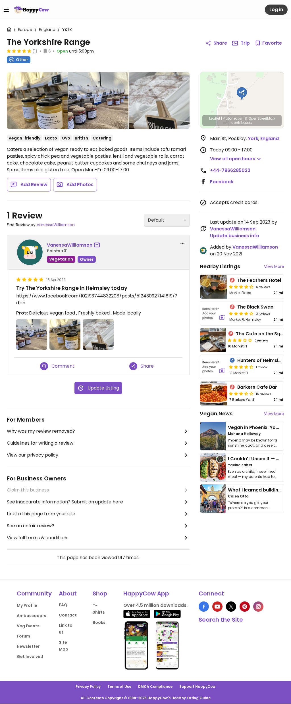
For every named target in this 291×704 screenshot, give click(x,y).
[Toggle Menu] (6, 9)
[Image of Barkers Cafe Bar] (213, 393)
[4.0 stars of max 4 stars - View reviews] (241, 286)
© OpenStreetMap (259, 118)
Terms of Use (119, 686)
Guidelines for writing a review (40, 443)
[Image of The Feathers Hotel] (213, 287)
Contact (68, 615)
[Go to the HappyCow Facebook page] (204, 606)
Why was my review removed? (41, 431)
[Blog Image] (213, 436)
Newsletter (28, 646)
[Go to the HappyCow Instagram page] (258, 606)
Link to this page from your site (41, 514)
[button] (242, 93)
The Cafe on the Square (263, 333)
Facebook (221, 181)
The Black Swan (255, 307)
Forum (23, 636)
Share (220, 43)
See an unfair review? (30, 525)
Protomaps (232, 118)
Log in (276, 9)
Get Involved (30, 656)
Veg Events (28, 626)
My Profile (27, 605)
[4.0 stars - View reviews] (241, 366)
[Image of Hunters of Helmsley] (213, 367)
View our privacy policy (32, 455)
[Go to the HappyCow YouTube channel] (217, 606)
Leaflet (214, 118)
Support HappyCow (197, 686)
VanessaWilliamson (56, 225)
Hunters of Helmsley (260, 360)
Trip (245, 43)
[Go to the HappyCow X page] (231, 606)
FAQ (63, 605)
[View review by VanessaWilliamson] (29, 252)
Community (34, 593)
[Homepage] (31, 10)
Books (99, 622)
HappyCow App (146, 593)
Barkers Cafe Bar (257, 387)
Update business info (234, 235)
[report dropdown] (182, 243)
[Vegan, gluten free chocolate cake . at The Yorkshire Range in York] (159, 100)
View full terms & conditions (37, 537)
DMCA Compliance (155, 686)
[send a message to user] (98, 245)
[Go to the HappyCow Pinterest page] (245, 606)
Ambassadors (31, 615)
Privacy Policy (88, 686)
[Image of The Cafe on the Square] (213, 340)
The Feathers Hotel (259, 280)
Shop (100, 593)
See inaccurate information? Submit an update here (65, 502)
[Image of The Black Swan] (213, 313)
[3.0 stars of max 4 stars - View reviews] (240, 340)
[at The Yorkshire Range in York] (37, 101)
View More (274, 266)
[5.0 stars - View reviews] (19, 50)
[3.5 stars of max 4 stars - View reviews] (241, 393)
